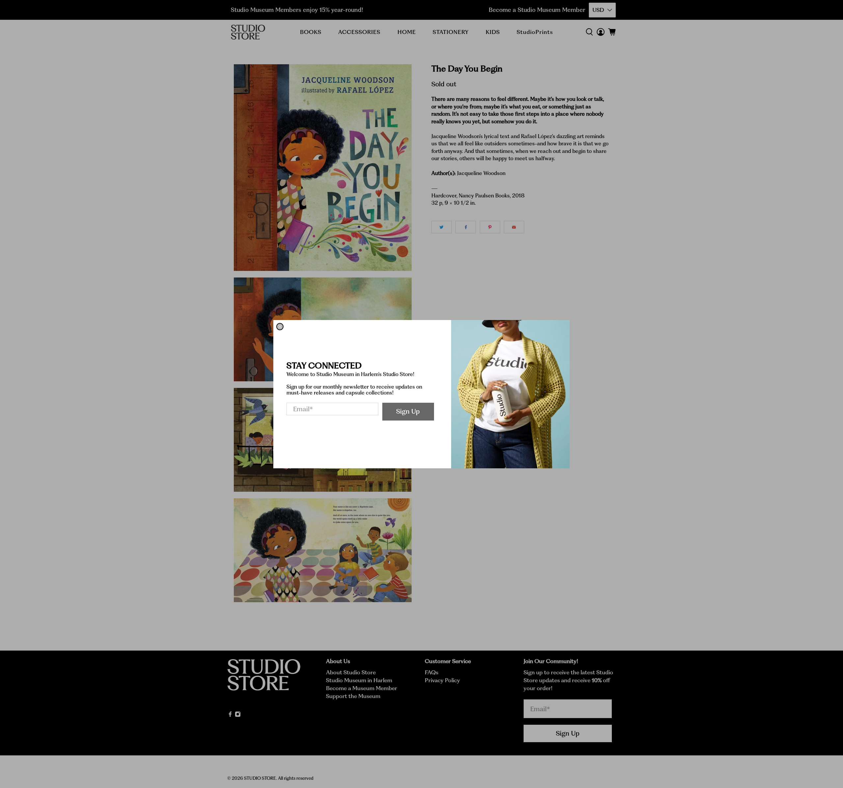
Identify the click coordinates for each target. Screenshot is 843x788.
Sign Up (408, 411)
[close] (280, 326)
